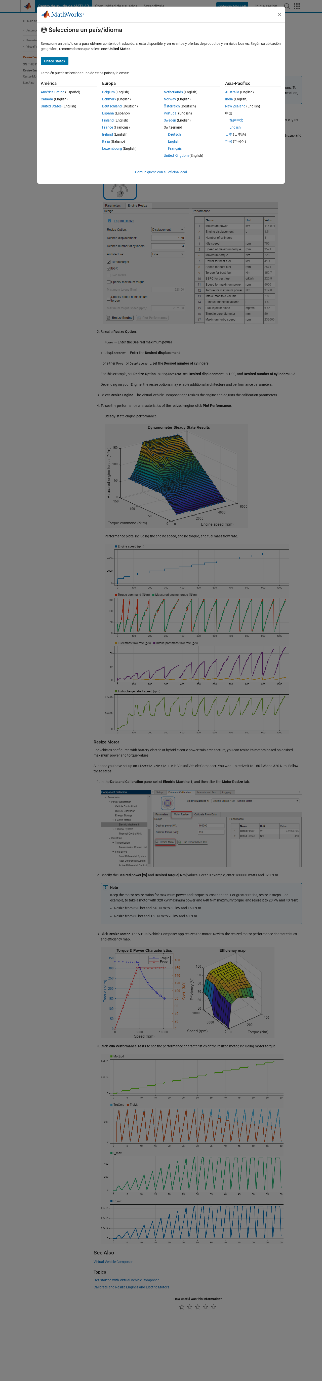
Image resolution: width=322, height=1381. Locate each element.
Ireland (107, 134)
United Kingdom (176, 155)
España (108, 113)
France (107, 127)
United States (51, 106)
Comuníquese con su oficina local (161, 172)
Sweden (170, 120)
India (229, 99)
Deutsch (174, 134)
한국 (228, 141)
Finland (108, 120)
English (173, 141)
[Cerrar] (279, 14)
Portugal (170, 113)
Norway (170, 99)
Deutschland (112, 106)
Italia (106, 141)
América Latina (52, 92)
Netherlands (173, 92)
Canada (47, 99)
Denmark (109, 99)
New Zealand (235, 106)
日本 (228, 134)
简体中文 (236, 120)
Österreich (172, 106)
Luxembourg (112, 148)
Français (175, 148)
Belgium (108, 92)
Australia (232, 92)
